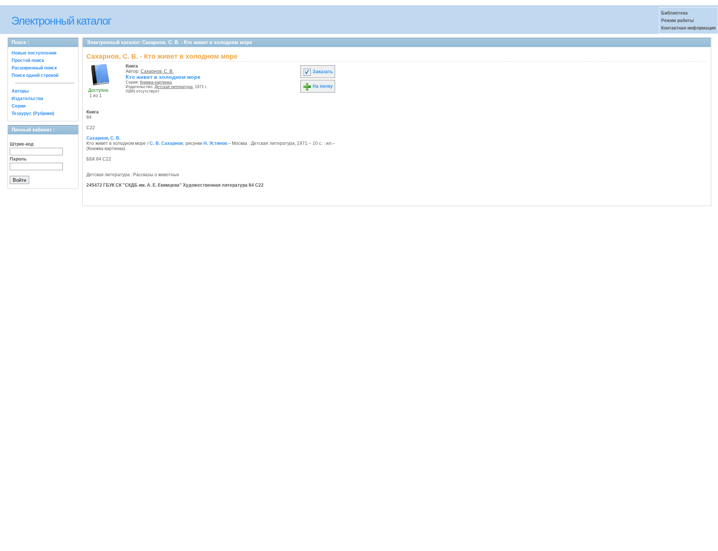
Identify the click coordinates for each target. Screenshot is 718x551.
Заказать (322, 71)
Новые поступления (34, 53)
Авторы (20, 91)
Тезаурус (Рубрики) (33, 113)
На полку (322, 86)
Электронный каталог (61, 21)
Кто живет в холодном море (163, 77)
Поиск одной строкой (35, 75)
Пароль (18, 159)
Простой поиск (28, 60)
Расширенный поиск (34, 68)
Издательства (27, 98)
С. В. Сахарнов (166, 143)
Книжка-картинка (156, 82)
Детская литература (173, 86)
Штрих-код (22, 144)
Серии (18, 106)
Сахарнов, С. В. (157, 71)
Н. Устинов (215, 143)
